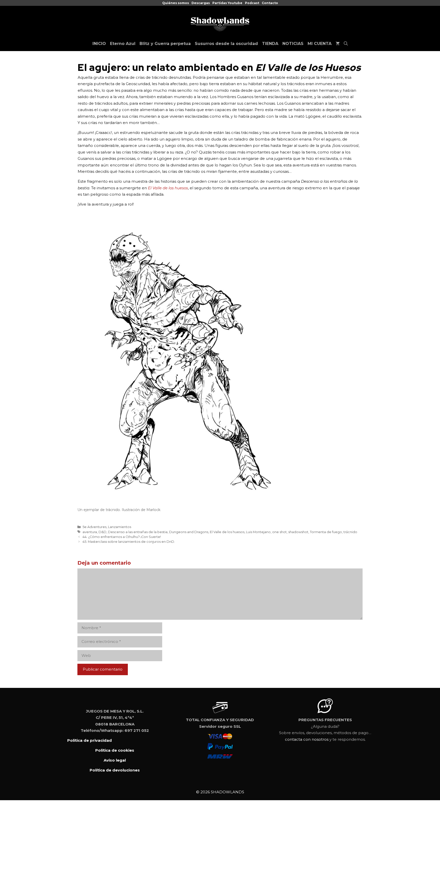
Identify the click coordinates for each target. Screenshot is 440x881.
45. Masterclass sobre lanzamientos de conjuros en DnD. (128, 542)
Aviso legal (115, 760)
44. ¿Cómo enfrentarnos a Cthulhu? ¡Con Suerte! (121, 537)
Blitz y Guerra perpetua (165, 43)
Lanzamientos (119, 527)
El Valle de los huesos (227, 532)
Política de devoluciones (115, 770)
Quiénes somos (175, 3)
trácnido (350, 532)
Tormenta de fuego (326, 532)
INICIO (99, 43)
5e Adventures (94, 527)
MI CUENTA (320, 43)
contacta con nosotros (306, 739)
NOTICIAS (293, 43)
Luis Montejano (258, 532)
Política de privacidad (89, 740)
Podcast (252, 3)
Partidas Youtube (227, 3)
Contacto (270, 3)
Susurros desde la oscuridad (226, 43)
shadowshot (298, 532)
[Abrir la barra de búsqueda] (346, 43)
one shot (279, 532)
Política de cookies (114, 750)
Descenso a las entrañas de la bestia (138, 532)
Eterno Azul (122, 43)
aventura (89, 532)
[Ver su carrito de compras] (338, 43)
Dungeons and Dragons (188, 532)
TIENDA (270, 43)
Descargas (200, 3)
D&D (102, 532)
